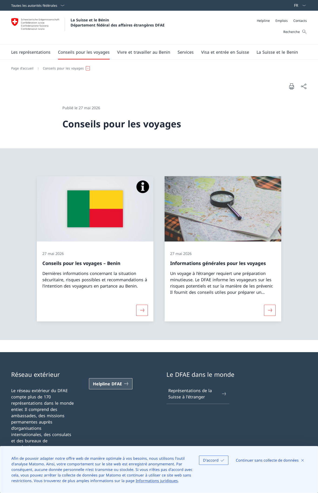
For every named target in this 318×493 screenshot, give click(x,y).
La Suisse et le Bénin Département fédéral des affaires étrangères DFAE (118, 22)
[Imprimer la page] (291, 86)
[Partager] (304, 86)
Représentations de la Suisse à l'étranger (190, 394)
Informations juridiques (157, 480)
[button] (30, 52)
